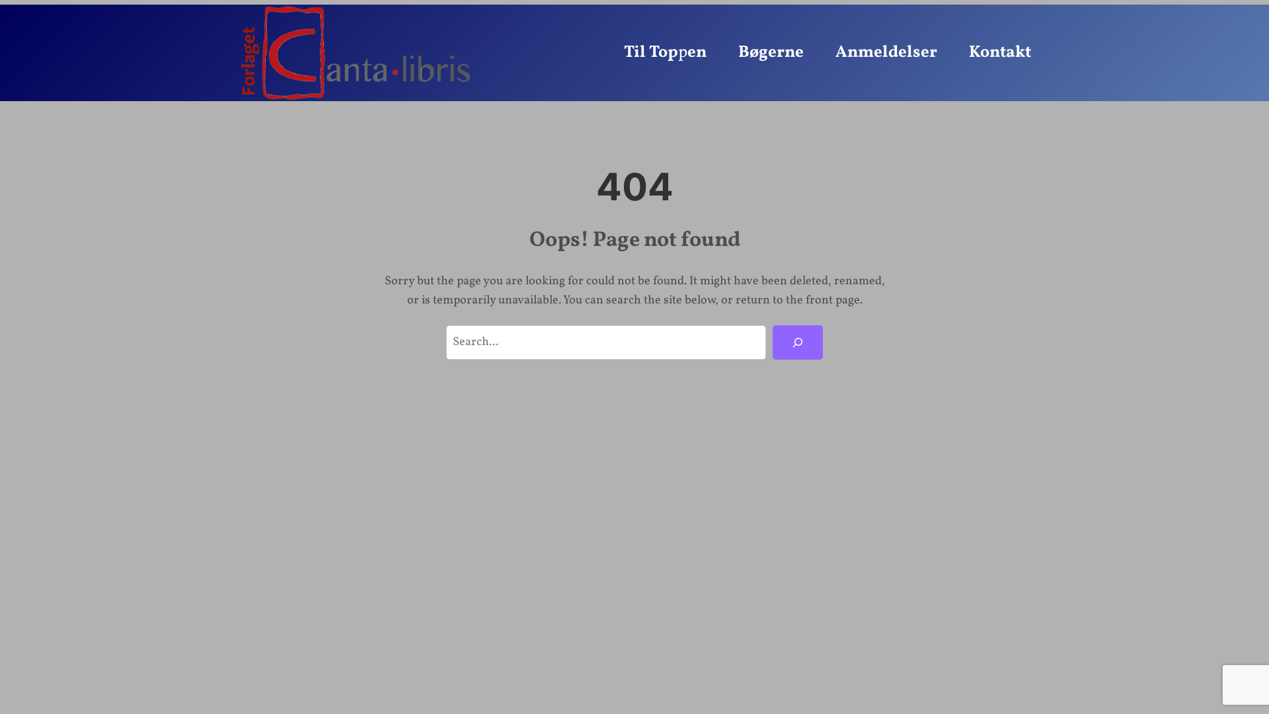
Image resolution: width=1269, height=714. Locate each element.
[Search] (798, 342)
